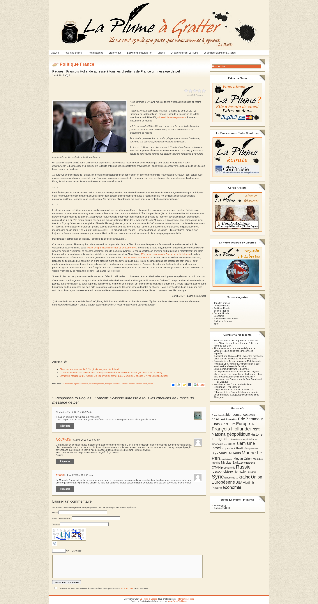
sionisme (252, 472)
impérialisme (236, 439)
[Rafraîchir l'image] (54, 545)
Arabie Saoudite (219, 415)
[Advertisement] (138, 80)
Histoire (257, 434)
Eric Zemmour (250, 419)
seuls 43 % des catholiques (135, 257)
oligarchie (249, 462)
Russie (243, 466)
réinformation (238, 471)
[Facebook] (189, 385)
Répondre (65, 426)
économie (231, 487)
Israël (216, 448)
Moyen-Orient (243, 458)
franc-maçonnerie (96, 384)
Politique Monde (222, 308)
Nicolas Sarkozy (232, 462)
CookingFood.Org (223, 356)
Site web (56, 524)
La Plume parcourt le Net (139, 53)
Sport (216, 323)
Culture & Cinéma (223, 321)
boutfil (60, 474)
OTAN (216, 467)
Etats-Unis (220, 424)
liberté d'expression (247, 448)
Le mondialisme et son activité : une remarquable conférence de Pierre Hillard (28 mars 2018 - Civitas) (111, 372)
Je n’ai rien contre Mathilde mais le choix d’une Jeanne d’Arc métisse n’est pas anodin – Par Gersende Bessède (237, 364)
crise (215, 419)
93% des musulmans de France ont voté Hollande (166, 254)
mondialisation (226, 459)
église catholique (81, 384)
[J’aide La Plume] (237, 102)
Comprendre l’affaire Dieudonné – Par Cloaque (233, 385)
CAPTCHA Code (73, 551)
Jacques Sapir (228, 448)
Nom (55, 512)
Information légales (186, 599)
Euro (232, 424)
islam (145, 384)
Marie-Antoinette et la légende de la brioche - (236, 340)
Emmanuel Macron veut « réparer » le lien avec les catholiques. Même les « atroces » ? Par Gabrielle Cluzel (114, 376)
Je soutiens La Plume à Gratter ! (220, 53)
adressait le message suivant (171, 117)
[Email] (173, 385)
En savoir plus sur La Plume (184, 53)
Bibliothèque (115, 53)
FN (252, 424)
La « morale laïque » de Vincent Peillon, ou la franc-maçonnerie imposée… (234, 351)
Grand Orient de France (132, 384)
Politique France (222, 305)
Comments (222, 508)
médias (216, 462)
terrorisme (229, 477)
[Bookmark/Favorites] (184, 385)
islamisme (245, 443)
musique (258, 458)
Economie (219, 316)
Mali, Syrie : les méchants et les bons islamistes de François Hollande (238, 357)
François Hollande (113, 384)
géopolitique (238, 434)
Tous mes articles (73, 53)
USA (239, 482)
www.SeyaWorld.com (177, 601)
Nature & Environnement (226, 318)
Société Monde (221, 313)
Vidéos (161, 53)
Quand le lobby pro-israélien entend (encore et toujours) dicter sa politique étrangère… (236, 395)
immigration (221, 439)
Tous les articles (222, 303)
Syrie (218, 477)
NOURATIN (63, 439)
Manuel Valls (230, 453)
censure (251, 415)
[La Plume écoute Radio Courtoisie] (237, 157)
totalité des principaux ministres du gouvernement (111, 247)
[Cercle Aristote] (237, 212)
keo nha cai (219, 384)
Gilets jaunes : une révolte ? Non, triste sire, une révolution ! (89, 369)
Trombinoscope (95, 53)
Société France (221, 311)
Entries (220, 505)
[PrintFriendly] (178, 385)
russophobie (221, 471)
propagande (228, 467)
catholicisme (68, 384)
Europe (243, 423)
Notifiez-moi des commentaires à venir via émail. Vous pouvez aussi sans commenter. (104, 588)
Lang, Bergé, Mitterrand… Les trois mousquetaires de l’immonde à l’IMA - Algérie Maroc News (236, 371)
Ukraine (243, 477)
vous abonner (127, 588)
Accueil (55, 53)
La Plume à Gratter (148, 599)
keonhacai (219, 379)
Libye (215, 453)
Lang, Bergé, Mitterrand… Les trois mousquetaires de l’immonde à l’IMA (238, 375)
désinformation (228, 419)
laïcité (150, 384)
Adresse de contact (61, 518)
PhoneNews (220, 348)
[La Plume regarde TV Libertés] (237, 267)
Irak (225, 444)
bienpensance (236, 414)
